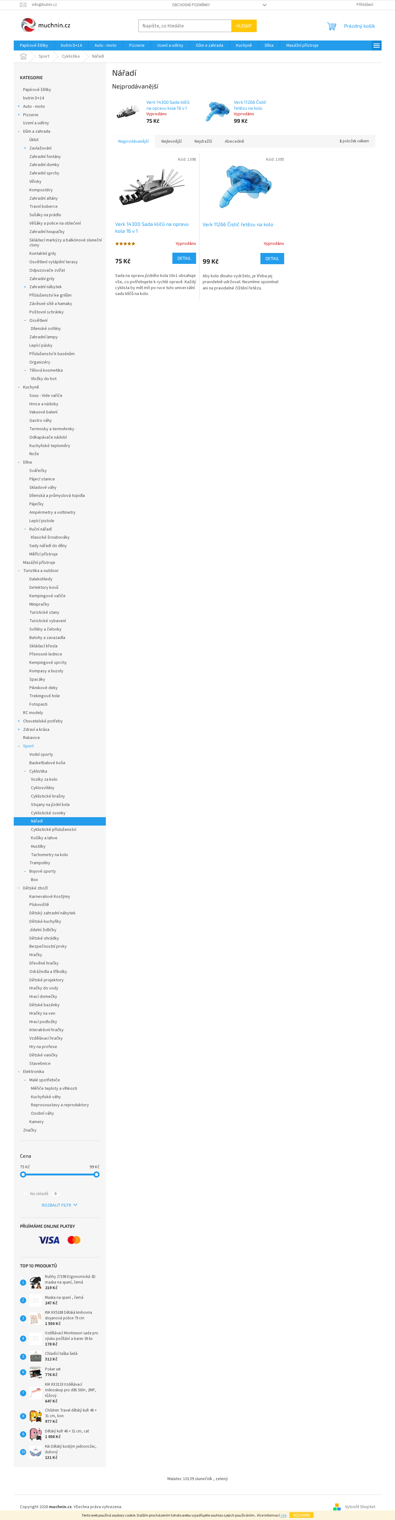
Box (34, 880)
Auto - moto (34, 106)
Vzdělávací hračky (46, 1038)
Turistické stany (44, 612)
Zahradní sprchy (44, 173)
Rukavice (31, 738)
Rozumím (301, 1515)
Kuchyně (31, 387)
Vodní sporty (41, 754)
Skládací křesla (43, 646)
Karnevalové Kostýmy (49, 896)
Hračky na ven (42, 1013)
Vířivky (35, 182)
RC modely (33, 713)
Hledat (244, 25)
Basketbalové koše (47, 763)
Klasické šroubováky (50, 537)
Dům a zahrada (36, 131)
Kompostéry (41, 190)
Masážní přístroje (39, 563)
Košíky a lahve (44, 838)
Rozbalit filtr (56, 1205)
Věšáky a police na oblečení (55, 223)
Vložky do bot (44, 379)
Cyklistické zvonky (48, 813)
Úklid (33, 140)
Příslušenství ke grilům (50, 295)
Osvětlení (38, 320)
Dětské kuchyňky (45, 921)
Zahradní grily (42, 279)
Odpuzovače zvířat (47, 270)
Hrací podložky (43, 1022)
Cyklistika (38, 771)
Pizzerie (30, 115)
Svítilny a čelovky (45, 629)
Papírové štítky (37, 90)
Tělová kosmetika (46, 370)
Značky (30, 1130)
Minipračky (39, 604)
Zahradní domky (44, 165)
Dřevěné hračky (44, 963)
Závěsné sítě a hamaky (50, 304)
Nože (34, 454)
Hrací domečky (43, 996)
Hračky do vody (43, 988)
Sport (28, 746)
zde (283, 1515)
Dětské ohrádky (44, 938)
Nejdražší (203, 141)
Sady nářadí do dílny (48, 546)
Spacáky (37, 679)
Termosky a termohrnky (51, 429)
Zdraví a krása (36, 730)
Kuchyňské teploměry (49, 446)
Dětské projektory (46, 980)
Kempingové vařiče (47, 596)
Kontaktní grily (42, 253)
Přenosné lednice (45, 654)
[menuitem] (34, 45)
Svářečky (38, 471)
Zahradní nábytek (45, 287)
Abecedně (234, 141)
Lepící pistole (41, 521)
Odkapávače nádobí (48, 437)
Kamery (36, 1122)
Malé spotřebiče (44, 1080)
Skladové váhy (43, 487)
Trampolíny (39, 863)
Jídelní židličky (43, 930)
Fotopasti (38, 704)
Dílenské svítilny (46, 329)
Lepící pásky (40, 345)
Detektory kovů (43, 587)
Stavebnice (40, 1063)
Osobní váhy (42, 1113)
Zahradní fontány (45, 157)
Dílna (27, 462)
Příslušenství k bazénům (52, 354)
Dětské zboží (35, 888)
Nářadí (37, 821)
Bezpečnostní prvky (48, 946)
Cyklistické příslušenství (53, 830)
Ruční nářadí (40, 529)
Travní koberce (43, 206)
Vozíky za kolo (44, 779)
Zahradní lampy (43, 337)
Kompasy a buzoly (46, 671)
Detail (184, 258)
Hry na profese (43, 1047)
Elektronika (33, 1072)
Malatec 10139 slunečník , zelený (197, 1479)
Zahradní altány (43, 198)
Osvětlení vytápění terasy (53, 262)
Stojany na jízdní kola (50, 805)
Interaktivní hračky (46, 1030)
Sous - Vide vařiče (45, 396)
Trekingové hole (44, 696)
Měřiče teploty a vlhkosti (54, 1088)
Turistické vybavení (47, 621)
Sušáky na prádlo (45, 215)
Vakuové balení (43, 412)
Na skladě (43, 1194)
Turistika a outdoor (41, 571)
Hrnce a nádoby (43, 404)
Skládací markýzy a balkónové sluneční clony (65, 243)
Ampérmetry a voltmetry (52, 512)
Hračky (35, 955)
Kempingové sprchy (48, 663)
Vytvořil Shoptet (360, 1507)
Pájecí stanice (42, 479)
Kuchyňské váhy (46, 1097)
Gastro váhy (40, 420)
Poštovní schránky (46, 312)
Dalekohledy (40, 579)
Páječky (36, 504)
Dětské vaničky (43, 1055)
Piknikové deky (43, 688)
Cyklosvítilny (42, 788)
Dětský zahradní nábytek (52, 913)
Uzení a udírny (36, 123)
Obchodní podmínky (191, 5)
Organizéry (39, 362)
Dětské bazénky (44, 1005)
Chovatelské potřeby (43, 721)
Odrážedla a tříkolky (48, 972)
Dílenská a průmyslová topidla (57, 496)
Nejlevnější (171, 141)
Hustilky (38, 846)
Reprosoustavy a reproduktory (60, 1105)
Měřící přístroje (43, 554)
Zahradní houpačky (47, 232)
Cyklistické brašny (48, 796)
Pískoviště (39, 905)
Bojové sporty (42, 871)
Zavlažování (40, 148)
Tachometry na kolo (49, 855)
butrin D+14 (33, 98)
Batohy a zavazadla (47, 638)
